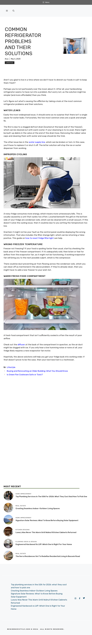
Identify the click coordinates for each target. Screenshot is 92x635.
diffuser (21, 344)
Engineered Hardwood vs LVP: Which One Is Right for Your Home (44, 544)
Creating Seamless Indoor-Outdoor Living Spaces (38, 508)
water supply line (37, 142)
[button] (13, 10)
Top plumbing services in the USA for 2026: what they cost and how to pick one (51, 496)
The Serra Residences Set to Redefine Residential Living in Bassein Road (48, 556)
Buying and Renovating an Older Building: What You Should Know (37, 371)
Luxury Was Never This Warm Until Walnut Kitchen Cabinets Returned (46, 532)
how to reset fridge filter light (39, 238)
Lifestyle (9, 63)
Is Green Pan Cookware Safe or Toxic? (25, 374)
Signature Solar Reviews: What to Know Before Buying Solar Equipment (47, 520)
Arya (6, 59)
